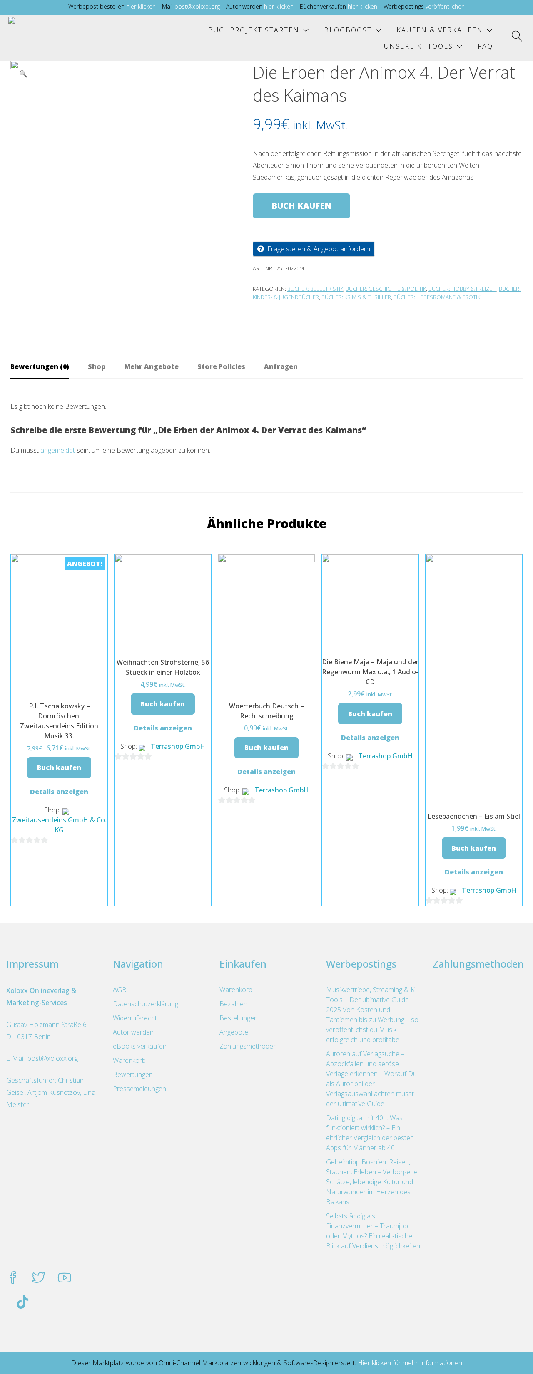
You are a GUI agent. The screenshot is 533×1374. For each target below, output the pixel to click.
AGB (120, 989)
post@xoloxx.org (197, 6)
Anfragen (281, 366)
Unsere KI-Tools (418, 46)
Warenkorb (129, 1060)
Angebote (233, 1032)
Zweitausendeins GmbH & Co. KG (59, 824)
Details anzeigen (59, 791)
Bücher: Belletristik (315, 288)
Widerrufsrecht (135, 1017)
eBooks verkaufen (140, 1046)
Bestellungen (238, 1017)
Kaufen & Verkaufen (439, 30)
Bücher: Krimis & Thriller (356, 297)
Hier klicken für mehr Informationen (409, 1362)
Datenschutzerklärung (145, 1003)
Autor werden (133, 1032)
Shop (96, 366)
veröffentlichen (445, 6)
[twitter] (38, 1278)
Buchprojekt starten (253, 30)
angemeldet (57, 450)
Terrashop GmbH (178, 746)
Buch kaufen (301, 205)
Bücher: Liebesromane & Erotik (437, 297)
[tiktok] (22, 1303)
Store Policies (221, 366)
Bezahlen (233, 1003)
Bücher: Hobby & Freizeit (462, 288)
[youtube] (64, 1278)
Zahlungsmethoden (248, 1046)
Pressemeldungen (139, 1088)
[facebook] (13, 1278)
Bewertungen (133, 1074)
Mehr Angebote (151, 366)
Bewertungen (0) (39, 366)
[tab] (49, 366)
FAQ (485, 46)
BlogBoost (348, 30)
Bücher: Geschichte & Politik (386, 288)
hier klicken (141, 6)
